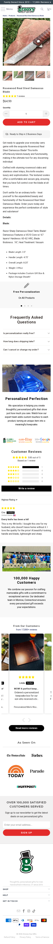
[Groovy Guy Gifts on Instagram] (29, 911)
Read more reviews (26, 728)
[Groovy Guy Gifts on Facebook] (24, 911)
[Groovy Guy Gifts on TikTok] (34, 911)
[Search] (42, 9)
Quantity (6, 108)
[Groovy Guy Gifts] (26, 9)
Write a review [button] (26, 488)
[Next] (48, 42)
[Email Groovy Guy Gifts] (18, 911)
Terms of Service (42, 937)
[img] (8, 508)
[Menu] (1, 9)
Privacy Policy (25, 937)
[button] (10, 96)
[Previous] (5, 42)
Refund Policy (9, 937)
